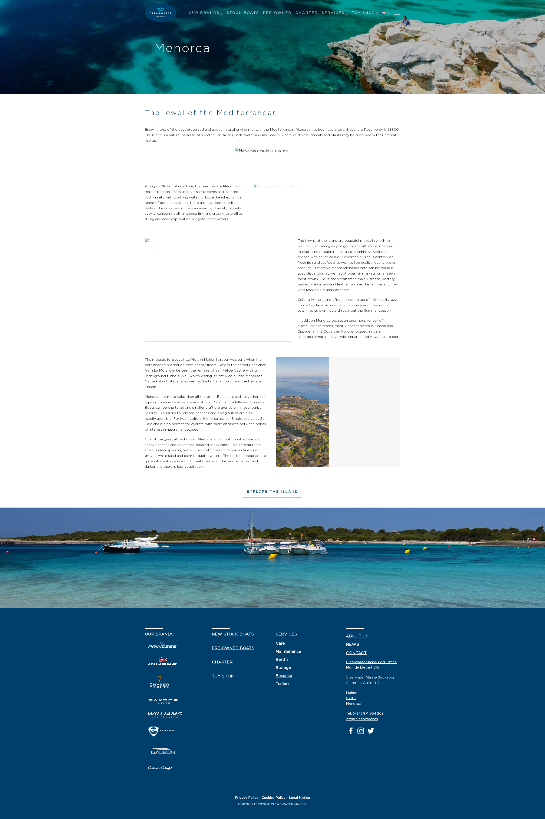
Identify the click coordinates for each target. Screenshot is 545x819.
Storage (284, 668)
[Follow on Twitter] (370, 731)
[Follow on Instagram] (360, 731)
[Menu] (396, 13)
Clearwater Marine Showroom (371, 677)
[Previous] (283, 412)
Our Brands (204, 12)
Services (333, 12)
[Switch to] (386, 13)
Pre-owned (277, 12)
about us (357, 636)
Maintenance (288, 652)
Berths (283, 660)
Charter (306, 12)
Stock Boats (243, 12)
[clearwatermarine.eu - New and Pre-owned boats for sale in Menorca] (161, 13)
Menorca (353, 703)
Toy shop (363, 12)
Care (280, 643)
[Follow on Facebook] (351, 731)
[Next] (392, 412)
